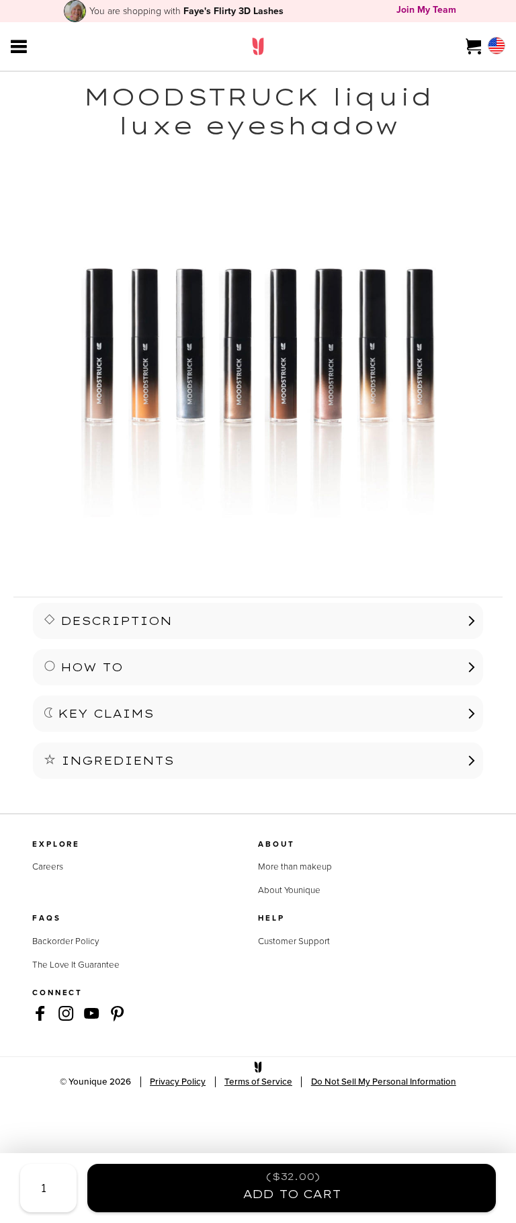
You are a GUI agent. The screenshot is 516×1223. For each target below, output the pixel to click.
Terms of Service (258, 1081)
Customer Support (294, 940)
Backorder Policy (65, 940)
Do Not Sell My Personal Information (383, 1081)
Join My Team (426, 10)
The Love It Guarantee (76, 964)
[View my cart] (474, 46)
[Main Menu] (19, 46)
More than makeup (295, 866)
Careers (47, 866)
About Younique (289, 889)
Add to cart (292, 1186)
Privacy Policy (178, 1081)
